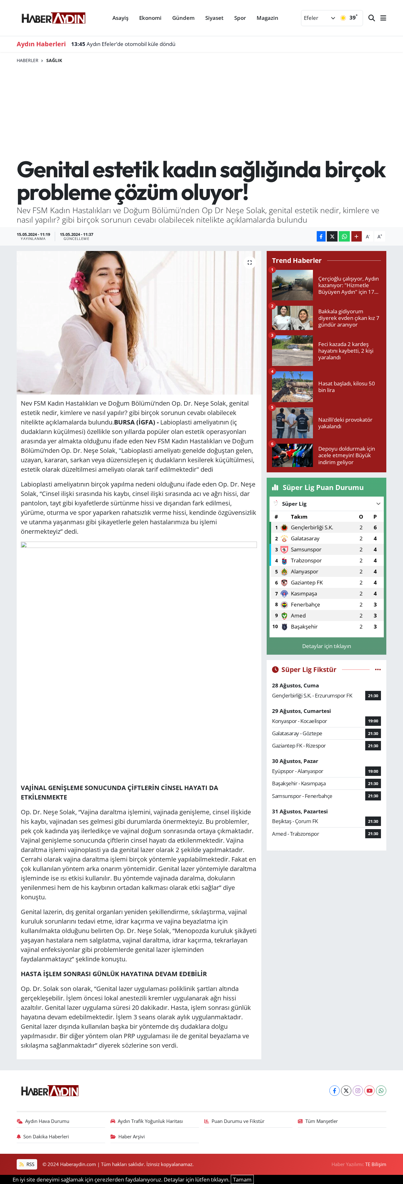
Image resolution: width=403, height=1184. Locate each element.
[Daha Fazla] (356, 236)
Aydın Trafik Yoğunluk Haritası (150, 1121)
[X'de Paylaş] (332, 236)
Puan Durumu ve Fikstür (238, 1121)
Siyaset (214, 17)
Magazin (267, 17)
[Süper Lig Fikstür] (378, 669)
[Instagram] (358, 1090)
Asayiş (120, 17)
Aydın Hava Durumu (47, 1121)
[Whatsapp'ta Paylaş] (344, 236)
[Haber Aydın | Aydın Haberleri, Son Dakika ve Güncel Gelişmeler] (53, 17)
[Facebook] (334, 1090)
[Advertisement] (202, 110)
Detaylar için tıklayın (326, 646)
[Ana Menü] (380, 18)
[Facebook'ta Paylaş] (321, 236)
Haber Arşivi (131, 1136)
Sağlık (54, 60)
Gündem (183, 17)
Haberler (27, 60)
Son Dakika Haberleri (46, 1136)
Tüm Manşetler (321, 1121)
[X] (346, 1090)
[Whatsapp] (381, 1090)
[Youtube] (369, 1090)
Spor (240, 17)
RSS (29, 1164)
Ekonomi (150, 17)
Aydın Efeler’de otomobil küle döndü (123, 44)
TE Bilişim (375, 1164)
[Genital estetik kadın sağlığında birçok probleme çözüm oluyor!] (139, 323)
